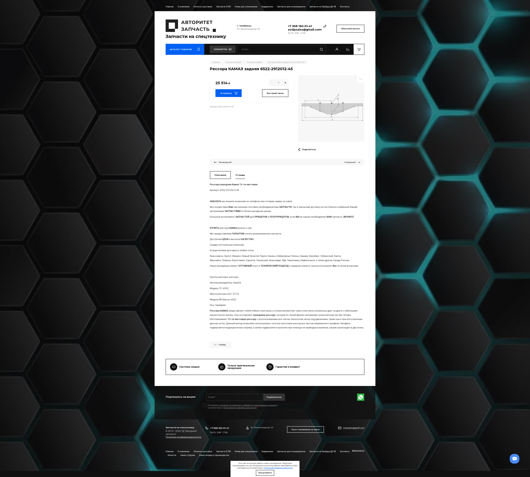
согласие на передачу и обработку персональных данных (247, 405)
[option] (331, 108)
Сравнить (360, 78)
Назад (222, 344)
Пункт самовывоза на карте (306, 429)
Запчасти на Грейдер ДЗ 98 (322, 6)
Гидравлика (267, 6)
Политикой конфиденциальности (278, 468)
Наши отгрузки (187, 455)
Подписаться (274, 397)
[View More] (354, 7)
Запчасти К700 (223, 6)
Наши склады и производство (214, 455)
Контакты (345, 6)
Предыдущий (225, 162)
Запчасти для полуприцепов (291, 6)
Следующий (350, 162)
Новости (172, 455)
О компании (184, 6)
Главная (169, 6)
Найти (321, 49)
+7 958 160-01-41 (300, 26)
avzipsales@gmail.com (305, 29)
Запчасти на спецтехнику (196, 36)
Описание (220, 175)
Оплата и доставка (203, 6)
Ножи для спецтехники (246, 6)
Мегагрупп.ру (358, 451)
